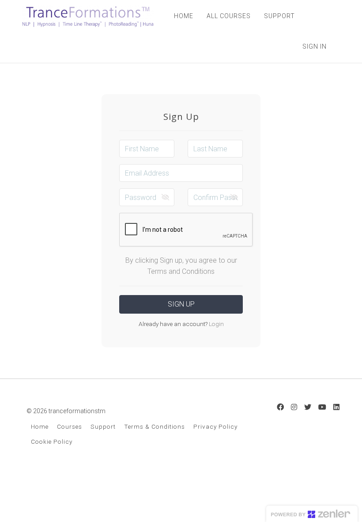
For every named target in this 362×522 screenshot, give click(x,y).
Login (215, 323)
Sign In (314, 46)
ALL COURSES (229, 15)
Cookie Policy (51, 441)
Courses (69, 426)
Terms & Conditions (154, 426)
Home (40, 426)
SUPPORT (279, 15)
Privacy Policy (215, 426)
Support (103, 426)
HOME (183, 15)
